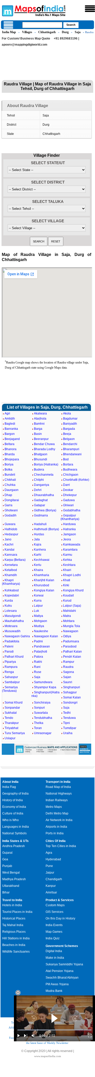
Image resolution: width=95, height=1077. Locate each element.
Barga (38, 429)
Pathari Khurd (14, 656)
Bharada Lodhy (44, 449)
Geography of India (15, 793)
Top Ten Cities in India (61, 846)
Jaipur (50, 872)
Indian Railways (57, 800)
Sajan (67, 677)
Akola (67, 413)
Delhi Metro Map (57, 813)
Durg (65, 32)
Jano (8, 539)
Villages (27, 32)
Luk (36, 611)
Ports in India (55, 833)
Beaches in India (13, 945)
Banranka (11, 429)
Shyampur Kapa (45, 687)
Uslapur (10, 738)
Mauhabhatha (14, 621)
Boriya (9, 464)
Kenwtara (11, 565)
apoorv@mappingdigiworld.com (24, 44)
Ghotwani (11, 510)
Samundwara (43, 682)
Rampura (11, 667)
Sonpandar (12, 707)
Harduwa (69, 524)
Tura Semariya (15, 733)
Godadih (10, 515)
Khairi (67, 570)
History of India (12, 800)
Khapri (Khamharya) (11, 582)
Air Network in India (59, 820)
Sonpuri (39, 707)
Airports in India (56, 826)
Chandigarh (54, 879)
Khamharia (41, 575)
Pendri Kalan (72, 656)
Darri (66, 485)
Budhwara (70, 469)
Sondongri (70, 702)
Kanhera (40, 549)
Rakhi (38, 662)
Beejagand (12, 439)
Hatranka (69, 529)
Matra (67, 616)
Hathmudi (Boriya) (46, 529)
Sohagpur (70, 692)
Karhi (37, 554)
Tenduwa (69, 718)
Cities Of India (56, 841)
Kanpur (51, 886)
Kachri (9, 544)
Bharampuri (71, 449)
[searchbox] (42, 25)
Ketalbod (11, 570)
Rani (37, 667)
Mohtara (68, 621)
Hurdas (39, 534)
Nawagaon (70, 631)
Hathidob (11, 529)
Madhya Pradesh (14, 879)
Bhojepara (12, 459)
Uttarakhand (10, 886)
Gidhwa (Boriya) (45, 510)
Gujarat (7, 852)
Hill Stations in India (16, 938)
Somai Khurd (14, 702)
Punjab (7, 866)
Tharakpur (12, 723)
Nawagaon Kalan (46, 636)
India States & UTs (15, 841)
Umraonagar (42, 733)
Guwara (10, 524)
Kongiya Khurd (73, 590)
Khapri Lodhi (72, 575)
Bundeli (10, 474)
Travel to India (12, 900)
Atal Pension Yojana (59, 971)
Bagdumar (70, 418)
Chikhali (10, 480)
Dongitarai (12, 500)
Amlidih (10, 418)
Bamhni (39, 423)
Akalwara (40, 413)
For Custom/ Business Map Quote (26, 38)
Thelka (38, 723)
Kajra (37, 544)
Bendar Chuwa (44, 444)
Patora (38, 656)
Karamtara (70, 549)
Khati (66, 580)
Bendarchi (70, 444)
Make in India (55, 957)
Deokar (68, 490)
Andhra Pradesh (13, 846)
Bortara (68, 464)
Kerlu (37, 565)
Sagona (68, 672)
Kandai (9, 549)
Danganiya (41, 485)
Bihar (6, 892)
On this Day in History (60, 918)
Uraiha (67, 733)
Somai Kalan (72, 697)
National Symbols (14, 833)
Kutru (8, 605)
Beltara (9, 444)
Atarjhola (40, 418)
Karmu (67, 554)
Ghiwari (68, 505)
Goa (5, 859)
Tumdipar (69, 728)
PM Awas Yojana (57, 984)
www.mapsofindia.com (47, 1056)
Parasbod (70, 646)
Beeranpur (41, 439)
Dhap (8, 495)
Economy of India (14, 807)
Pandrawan (42, 646)
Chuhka (10, 485)
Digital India (54, 951)
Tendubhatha (43, 718)
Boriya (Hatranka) (46, 464)
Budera (39, 469)
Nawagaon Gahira (17, 636)
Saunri (67, 682)
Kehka (67, 560)
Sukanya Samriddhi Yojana (64, 964)
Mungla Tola (71, 626)
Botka (8, 469)
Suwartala (41, 713)
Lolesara (11, 611)
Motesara (11, 626)
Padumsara (71, 641)
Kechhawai (41, 560)
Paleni (9, 646)
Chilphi (39, 480)
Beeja (67, 434)
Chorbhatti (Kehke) (76, 480)
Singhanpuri (71, 687)
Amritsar (51, 892)
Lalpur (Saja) (72, 605)
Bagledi (10, 423)
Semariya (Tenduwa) (10, 689)
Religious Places (14, 931)
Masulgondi (13, 616)
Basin (38, 434)
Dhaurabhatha (44, 495)
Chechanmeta (43, 474)
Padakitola (12, 641)
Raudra (68, 667)
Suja (66, 707)
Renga (9, 672)
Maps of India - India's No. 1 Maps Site (7, 10)
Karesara (11, 554)
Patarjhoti (40, 651)
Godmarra (41, 515)
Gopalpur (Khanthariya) (70, 517)
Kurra (38, 600)
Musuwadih (13, 631)
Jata (37, 539)
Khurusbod (41, 585)
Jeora (67, 539)
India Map (9, 32)
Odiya (67, 636)
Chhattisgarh (47, 32)
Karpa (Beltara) (15, 560)
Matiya (38, 616)
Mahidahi (69, 611)
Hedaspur (11, 534)
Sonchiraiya (42, 702)
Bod (66, 459)
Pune (49, 866)
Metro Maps (54, 807)
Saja (78, 32)
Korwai (39, 595)
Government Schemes (62, 946)
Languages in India (15, 826)
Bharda (10, 454)
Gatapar (39, 505)
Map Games (54, 931)
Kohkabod (12, 590)
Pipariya (10, 662)
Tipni (66, 723)
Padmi (38, 641)
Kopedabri (12, 595)
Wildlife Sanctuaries (16, 951)
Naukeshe (41, 631)
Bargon (10, 434)
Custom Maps (55, 905)
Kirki (66, 585)
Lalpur (38, 605)
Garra (8, 505)
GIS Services (54, 912)
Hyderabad (53, 859)
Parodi (9, 651)
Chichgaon (70, 474)
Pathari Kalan (72, 651)
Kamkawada (71, 544)
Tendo (9, 718)
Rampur (68, 662)
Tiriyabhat (11, 728)
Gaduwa (69, 500)
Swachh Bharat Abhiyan (62, 977)
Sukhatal (11, 713)
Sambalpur (12, 682)
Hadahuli (40, 524)
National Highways (59, 793)
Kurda (9, 600)
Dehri (38, 490)
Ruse (37, 672)
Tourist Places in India (17, 912)
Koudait (68, 595)
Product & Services (60, 900)
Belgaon (69, 439)
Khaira (38, 570)
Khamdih (11, 575)
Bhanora (10, 449)
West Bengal (11, 872)
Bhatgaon (40, 454)
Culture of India (12, 813)
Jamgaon (69, 534)
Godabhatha (71, 510)
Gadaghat (41, 500)
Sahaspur (11, 677)
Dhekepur (70, 495)
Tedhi (67, 713)
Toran (38, 728)
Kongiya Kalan (44, 590)
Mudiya (39, 626)
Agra (49, 852)
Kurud (67, 600)
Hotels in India (12, 905)
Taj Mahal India (12, 925)
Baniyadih (70, 423)
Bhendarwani (72, 454)
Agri (7, 413)
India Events (54, 925)
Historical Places (13, 918)
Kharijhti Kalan (44, 580)
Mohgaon (40, 621)
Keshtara (69, 565)
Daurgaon (11, 490)
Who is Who (10, 820)
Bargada (69, 429)
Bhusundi (40, 459)
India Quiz (53, 938)
